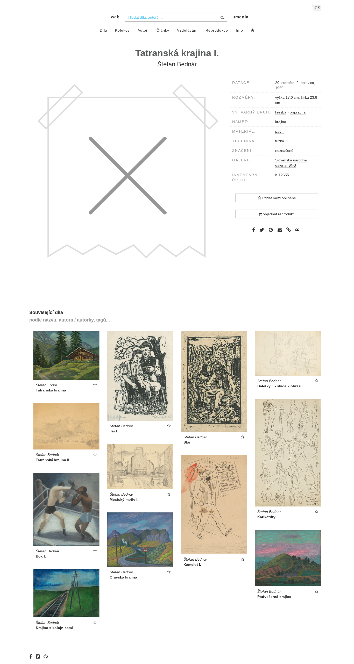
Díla (103, 30)
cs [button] (318, 8)
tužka (279, 141)
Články (163, 30)
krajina (280, 122)
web (115, 17)
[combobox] (176, 17)
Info (239, 30)
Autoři (143, 30)
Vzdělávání (187, 30)
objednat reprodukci (278, 214)
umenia (240, 17)
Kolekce (122, 30)
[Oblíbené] (252, 30)
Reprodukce (217, 30)
